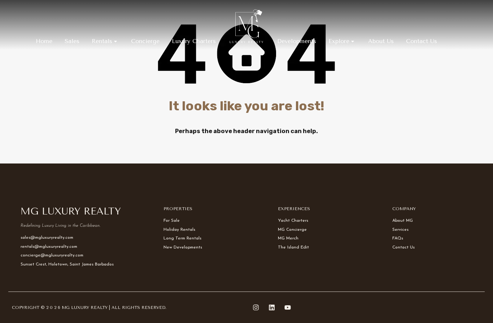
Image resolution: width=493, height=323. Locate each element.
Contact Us (421, 41)
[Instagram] (256, 307)
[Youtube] (287, 307)
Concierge (145, 41)
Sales (72, 41)
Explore (338, 41)
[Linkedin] (272, 307)
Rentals (102, 41)
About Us (381, 41)
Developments (296, 41)
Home (44, 41)
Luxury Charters (194, 41)
